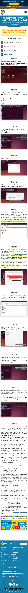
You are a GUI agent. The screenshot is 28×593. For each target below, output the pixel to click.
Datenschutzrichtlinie (7, 557)
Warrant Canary (5, 560)
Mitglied (3, 563)
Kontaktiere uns (17, 550)
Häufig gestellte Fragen (17, 557)
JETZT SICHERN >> (14, 4)
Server (3, 552)
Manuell (15, 560)
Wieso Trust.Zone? (18, 547)
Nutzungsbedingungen (7, 554)
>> (11, 8)
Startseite (3, 547)
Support (15, 552)
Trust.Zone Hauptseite (15, 506)
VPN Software (5, 550)
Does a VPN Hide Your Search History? (12, 573)
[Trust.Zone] (3, 12)
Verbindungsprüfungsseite (20, 512)
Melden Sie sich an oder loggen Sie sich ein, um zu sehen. (14, 220)
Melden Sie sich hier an (14, 34)
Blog (14, 554)
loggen (24, 30)
